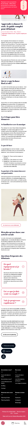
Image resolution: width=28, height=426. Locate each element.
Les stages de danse (20, 383)
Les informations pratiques (19, 379)
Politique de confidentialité (8, 411)
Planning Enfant (5, 397)
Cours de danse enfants (19, 375)
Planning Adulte (5, 400)
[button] (24, 5)
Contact (3, 388)
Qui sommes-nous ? (6, 379)
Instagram (18, 400)
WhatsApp (18, 402)
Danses (19, 31)
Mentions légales (21, 411)
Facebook (17, 397)
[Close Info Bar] (26, 2)
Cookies (16, 413)
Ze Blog (3, 385)
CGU (11, 413)
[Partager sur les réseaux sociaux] (3, 356)
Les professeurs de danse (6, 382)
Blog (15, 31)
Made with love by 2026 (14, 416)
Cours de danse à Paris (7, 31)
